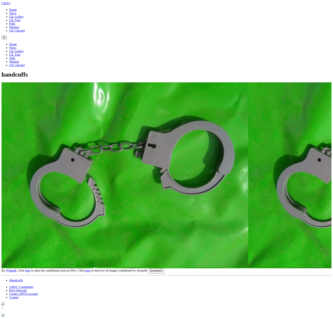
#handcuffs (16, 280)
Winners (14, 27)
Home (13, 9)
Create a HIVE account (23, 293)
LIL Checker (17, 30)
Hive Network (18, 290)
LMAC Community (21, 287)
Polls (12, 23)
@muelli (11, 270)
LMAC (6, 3)
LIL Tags (14, 20)
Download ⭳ (156, 270)
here (27, 270)
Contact (14, 297)
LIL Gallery (16, 16)
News (12, 13)
